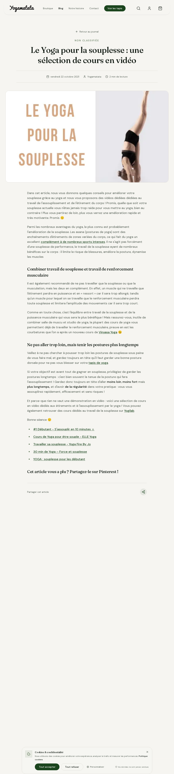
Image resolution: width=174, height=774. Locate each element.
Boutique (48, 8)
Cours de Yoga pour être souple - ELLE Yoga (64, 437)
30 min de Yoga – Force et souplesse (60, 452)
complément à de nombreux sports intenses (73, 242)
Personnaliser (97, 767)
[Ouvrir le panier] (160, 8)
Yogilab (129, 411)
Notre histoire (76, 8)
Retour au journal (89, 31)
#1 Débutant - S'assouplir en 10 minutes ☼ (63, 429)
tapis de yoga (98, 363)
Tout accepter (47, 766)
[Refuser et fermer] (147, 752)
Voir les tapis (115, 8)
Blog (60, 8)
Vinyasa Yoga (108, 332)
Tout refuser (72, 766)
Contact (94, 8)
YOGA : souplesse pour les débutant (59, 459)
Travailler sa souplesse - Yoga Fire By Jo (62, 444)
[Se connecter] (149, 8)
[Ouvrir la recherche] (138, 8)
